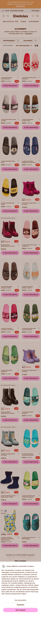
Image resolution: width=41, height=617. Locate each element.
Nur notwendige (20, 600)
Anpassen (20, 605)
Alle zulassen (20, 610)
